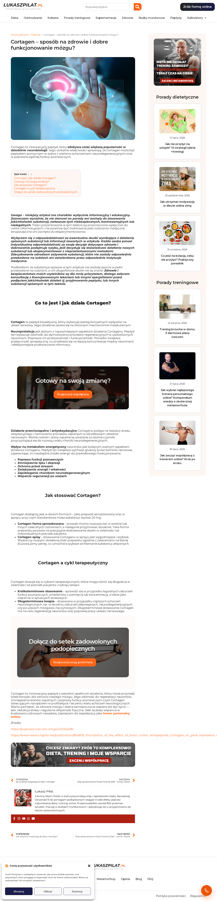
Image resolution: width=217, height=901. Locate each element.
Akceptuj (19, 891)
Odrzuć (48, 891)
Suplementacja (106, 15)
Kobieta (52, 15)
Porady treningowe (77, 15)
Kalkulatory (195, 15)
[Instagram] (19, 816)
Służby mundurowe (152, 15)
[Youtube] (23, 816)
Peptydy (176, 15)
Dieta (14, 15)
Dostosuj (77, 891)
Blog (138, 876)
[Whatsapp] (28, 816)
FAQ (150, 876)
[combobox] (108, 4)
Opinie (125, 876)
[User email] (33, 816)
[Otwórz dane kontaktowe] (206, 890)
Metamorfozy (106, 876)
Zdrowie (127, 15)
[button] (89, 865)
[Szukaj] (138, 4)
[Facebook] (14, 816)
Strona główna (19, 32)
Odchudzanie (33, 15)
